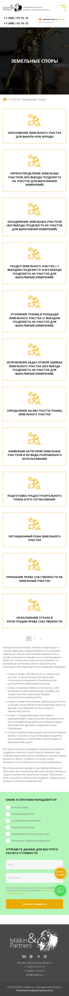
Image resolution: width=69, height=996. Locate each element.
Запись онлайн (60, 873)
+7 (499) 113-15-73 (16, 23)
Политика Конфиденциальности (34, 990)
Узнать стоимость (34, 904)
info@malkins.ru (34, 974)
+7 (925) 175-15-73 (16, 18)
